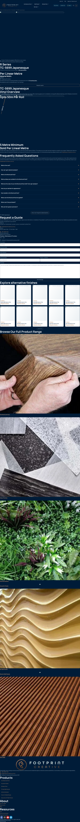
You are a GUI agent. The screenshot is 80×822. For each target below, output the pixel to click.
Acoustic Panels (4, 586)
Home (1, 10)
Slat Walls (2, 757)
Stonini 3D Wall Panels (6, 795)
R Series (5, 64)
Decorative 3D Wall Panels (7, 797)
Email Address (3, 252)
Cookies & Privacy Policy (5, 820)
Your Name (2, 242)
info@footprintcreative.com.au (69, 152)
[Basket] (76, 5)
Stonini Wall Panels (5, 674)
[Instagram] (4, 817)
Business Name (3, 247)
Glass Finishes (3, 498)
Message (2, 262)
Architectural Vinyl (7, 10)
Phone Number (3, 257)
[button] (40, 328)
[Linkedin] (10, 817)
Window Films (4, 786)
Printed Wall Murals (5, 789)
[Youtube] (7, 817)
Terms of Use (3, 821)
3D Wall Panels (4, 669)
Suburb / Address (44, 257)
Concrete (13, 10)
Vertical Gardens (4, 581)
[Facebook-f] (1, 817)
